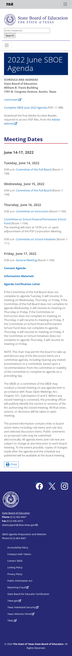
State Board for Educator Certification (28, 594)
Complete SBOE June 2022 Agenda (25, 107)
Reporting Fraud (16, 587)
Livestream (11, 99)
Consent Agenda (15, 268)
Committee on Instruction (32, 211)
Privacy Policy (14, 574)
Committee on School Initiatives (36, 239)
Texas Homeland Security (21, 607)
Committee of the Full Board (33, 169)
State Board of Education (16, 513)
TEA (10, 4)
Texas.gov (12, 600)
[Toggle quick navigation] (65, 4)
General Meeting (26, 260)
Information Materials (19, 276)
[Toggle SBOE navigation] (6, 45)
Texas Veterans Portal (19, 613)
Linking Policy (14, 567)
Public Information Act (19, 580)
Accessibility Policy (17, 547)
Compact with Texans (19, 554)
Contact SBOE (15, 560)
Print (13, 464)
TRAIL (10, 620)
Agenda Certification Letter (22, 284)
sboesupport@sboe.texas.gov (18, 524)
